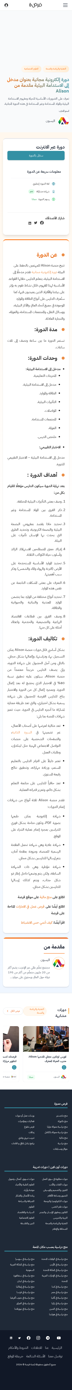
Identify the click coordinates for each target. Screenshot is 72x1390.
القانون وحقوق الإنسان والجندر (54, 1212)
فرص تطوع (29, 1126)
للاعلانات (36, 1347)
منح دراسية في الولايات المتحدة (55, 1259)
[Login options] (6, 5)
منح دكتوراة (63, 1121)
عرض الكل (15, 1011)
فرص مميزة (61, 1104)
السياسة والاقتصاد (25, 1212)
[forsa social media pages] (59, 1338)
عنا (47, 1347)
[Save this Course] (64, 1067)
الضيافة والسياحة (26, 1201)
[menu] (65, 5)
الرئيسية (57, 1347)
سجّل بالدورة (36, 155)
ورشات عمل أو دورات (24, 1115)
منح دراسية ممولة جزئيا (57, 1126)
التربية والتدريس (60, 1218)
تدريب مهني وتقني (26, 1138)
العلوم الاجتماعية (26, 1218)
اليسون (50, 120)
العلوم (31, 1206)
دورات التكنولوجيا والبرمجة (56, 1201)
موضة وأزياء (29, 1190)
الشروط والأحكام (18, 1347)
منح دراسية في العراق (25, 1303)
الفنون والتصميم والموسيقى (55, 1190)
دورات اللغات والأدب (58, 1184)
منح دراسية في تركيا (60, 1303)
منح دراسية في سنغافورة (23, 1275)
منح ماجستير (62, 1115)
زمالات (31, 1132)
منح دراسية (63, 1143)
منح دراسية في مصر (59, 1292)
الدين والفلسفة (27, 1223)
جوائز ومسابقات (60, 1149)
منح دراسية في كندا (60, 1286)
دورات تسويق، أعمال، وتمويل (21, 1179)
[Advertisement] (36, 1379)
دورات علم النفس (60, 1206)
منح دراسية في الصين (58, 1309)
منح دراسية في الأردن (59, 1264)
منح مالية (63, 1138)
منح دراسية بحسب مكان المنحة (50, 1247)
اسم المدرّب (64, 111)
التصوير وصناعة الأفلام (58, 1195)
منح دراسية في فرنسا (25, 1292)
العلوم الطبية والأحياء (24, 1184)
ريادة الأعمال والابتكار (25, 1195)
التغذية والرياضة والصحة (56, 1223)
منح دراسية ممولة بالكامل (56, 1132)
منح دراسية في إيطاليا (25, 1286)
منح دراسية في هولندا (58, 1314)
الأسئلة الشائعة (35, 1356)
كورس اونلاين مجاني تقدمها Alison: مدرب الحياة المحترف (47, 1059)
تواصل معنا (55, 1356)
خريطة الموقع (15, 1356)
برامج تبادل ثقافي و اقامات (22, 1143)
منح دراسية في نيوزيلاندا (24, 1309)
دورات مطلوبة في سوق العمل (55, 1179)
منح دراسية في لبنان (25, 1281)
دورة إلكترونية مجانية (45, 271)
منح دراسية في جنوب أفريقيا (22, 1298)
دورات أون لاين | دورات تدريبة (50, 1167)
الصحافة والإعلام (60, 1229)
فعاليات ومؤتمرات (26, 1121)
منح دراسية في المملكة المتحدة (55, 1270)
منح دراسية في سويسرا (24, 1259)
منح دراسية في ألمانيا (59, 1298)
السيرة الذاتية (22, 732)
